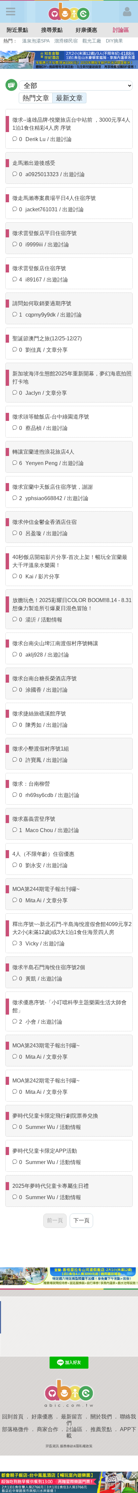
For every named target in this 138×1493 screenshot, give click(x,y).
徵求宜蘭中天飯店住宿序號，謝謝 (52, 487)
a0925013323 (42, 174)
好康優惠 (86, 30)
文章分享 (57, 350)
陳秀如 (33, 725)
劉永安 (33, 865)
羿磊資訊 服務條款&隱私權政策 (69, 1446)
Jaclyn (33, 393)
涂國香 (33, 690)
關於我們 (101, 1416)
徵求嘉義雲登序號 (33, 819)
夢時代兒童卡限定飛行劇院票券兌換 (55, 1116)
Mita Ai (33, 900)
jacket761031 (41, 209)
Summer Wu (40, 1127)
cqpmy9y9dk (40, 315)
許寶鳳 (33, 760)
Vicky (32, 943)
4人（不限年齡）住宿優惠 (43, 854)
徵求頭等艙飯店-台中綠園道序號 (50, 417)
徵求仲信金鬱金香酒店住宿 (44, 522)
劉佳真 (33, 350)
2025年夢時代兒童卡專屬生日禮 (50, 1186)
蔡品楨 (33, 428)
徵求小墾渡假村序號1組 (40, 749)
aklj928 (34, 655)
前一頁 (55, 1220)
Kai (29, 576)
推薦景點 (101, 1429)
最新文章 (69, 98)
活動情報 (51, 619)
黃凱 (30, 979)
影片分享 (49, 576)
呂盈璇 (33, 533)
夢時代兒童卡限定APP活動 (44, 1151)
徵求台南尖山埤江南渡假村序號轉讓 (55, 643)
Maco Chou (39, 830)
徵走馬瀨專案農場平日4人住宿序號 (54, 198)
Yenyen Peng (41, 463)
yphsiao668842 (43, 498)
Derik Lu (35, 139)
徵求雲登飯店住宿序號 (39, 268)
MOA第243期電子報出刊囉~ (45, 1045)
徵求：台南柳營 (31, 784)
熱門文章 (35, 98)
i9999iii (34, 244)
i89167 (33, 279)
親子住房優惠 (96, 40)
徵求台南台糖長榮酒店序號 (44, 678)
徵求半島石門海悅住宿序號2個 (48, 967)
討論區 (121, 30)
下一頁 (81, 1220)
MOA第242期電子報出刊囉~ (45, 1080)
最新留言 (71, 1416)
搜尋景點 (52, 30)
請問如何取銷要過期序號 (41, 303)
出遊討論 (61, 139)
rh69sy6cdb (39, 795)
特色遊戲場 (66, 40)
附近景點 (17, 30)
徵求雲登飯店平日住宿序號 (44, 233)
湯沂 (30, 619)
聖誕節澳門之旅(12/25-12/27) (47, 338)
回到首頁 (12, 1416)
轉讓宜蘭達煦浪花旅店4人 (43, 452)
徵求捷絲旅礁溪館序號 (39, 713)
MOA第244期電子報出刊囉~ (45, 889)
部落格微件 (15, 1429)
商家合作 (47, 1429)
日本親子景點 (36, 40)
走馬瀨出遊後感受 (33, 163)
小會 (30, 1022)
